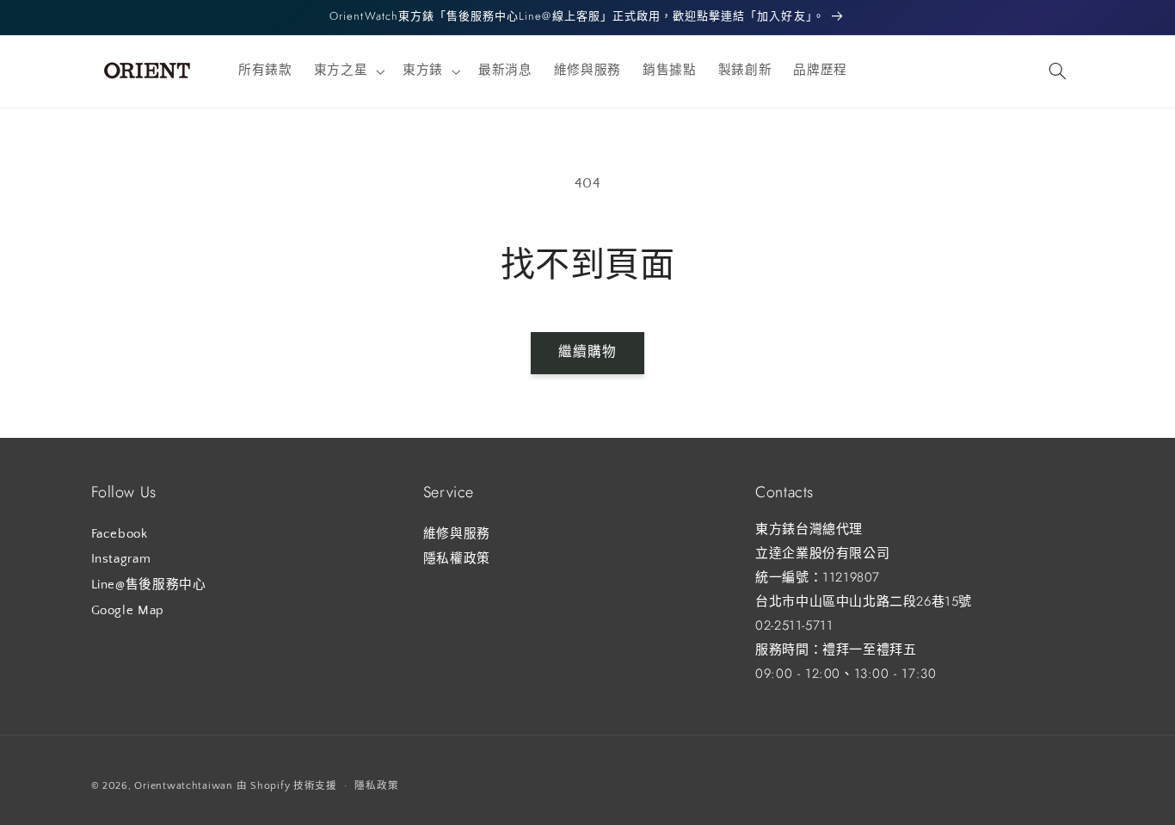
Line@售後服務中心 (148, 584)
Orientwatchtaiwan (183, 785)
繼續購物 (587, 352)
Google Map (127, 610)
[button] (347, 71)
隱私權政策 (456, 559)
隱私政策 (376, 785)
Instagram (121, 559)
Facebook (119, 533)
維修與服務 (456, 533)
